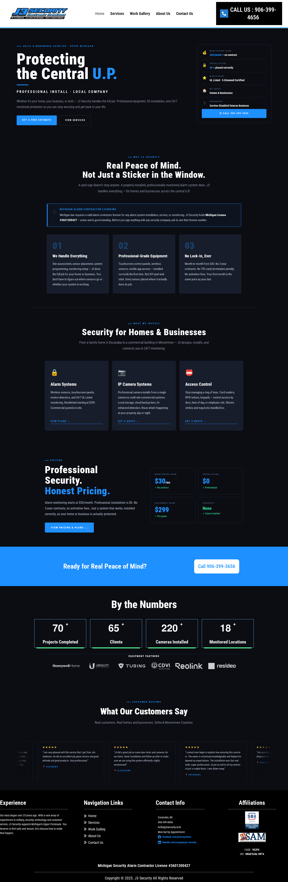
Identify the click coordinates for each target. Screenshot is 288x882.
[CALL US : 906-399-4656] (224, 13)
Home (99, 13)
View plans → (60, 421)
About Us (163, 13)
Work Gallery (140, 13)
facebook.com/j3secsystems (176, 836)
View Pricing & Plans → (69, 527)
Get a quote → (128, 421)
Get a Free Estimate (36, 120)
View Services (75, 120)
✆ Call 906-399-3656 (234, 113)
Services (117, 13)
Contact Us (184, 13)
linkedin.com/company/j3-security (179, 842)
